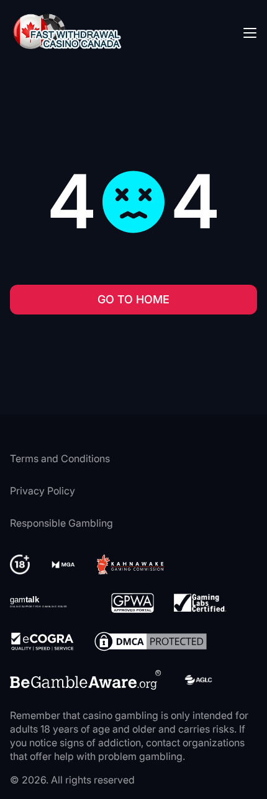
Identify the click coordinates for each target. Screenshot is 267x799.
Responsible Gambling (61, 523)
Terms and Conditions (60, 458)
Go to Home (133, 299)
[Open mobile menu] (249, 32)
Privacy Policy (42, 490)
